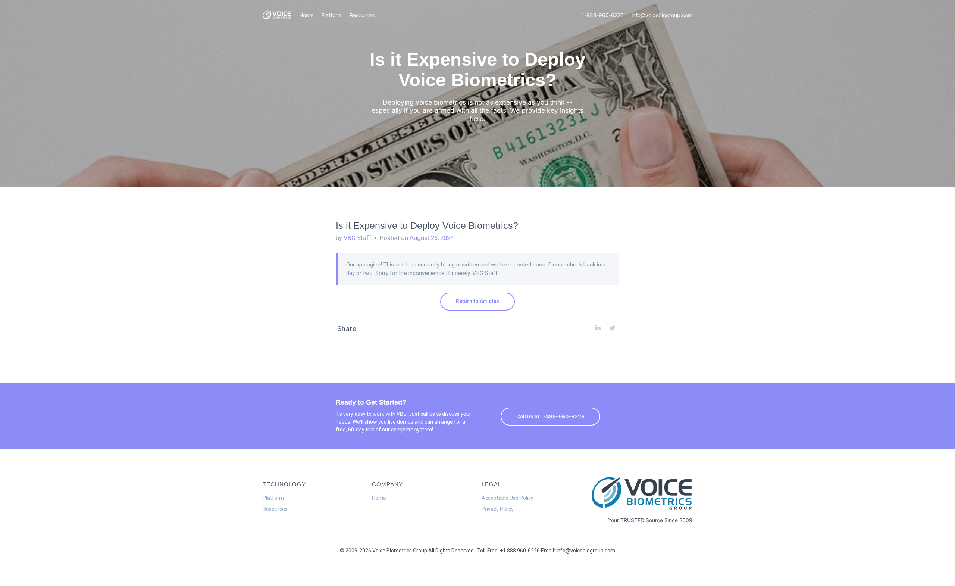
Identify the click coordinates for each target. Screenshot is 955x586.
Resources (362, 15)
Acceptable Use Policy (507, 498)
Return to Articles (477, 301)
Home (306, 15)
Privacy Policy (498, 509)
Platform (331, 15)
